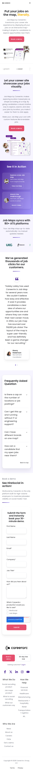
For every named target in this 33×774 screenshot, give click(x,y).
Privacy (20, 768)
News (9, 728)
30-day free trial (23, 658)
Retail (24, 707)
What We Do (9, 679)
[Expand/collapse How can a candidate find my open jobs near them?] (27, 446)
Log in (23, 665)
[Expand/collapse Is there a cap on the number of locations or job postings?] (27, 395)
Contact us (8, 746)
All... (24, 716)
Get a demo (9, 743)
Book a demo (16, 39)
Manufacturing (24, 697)
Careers (9, 736)
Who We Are (9, 723)
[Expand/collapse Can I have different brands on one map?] (27, 432)
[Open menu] (30, 3)
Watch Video (16, 205)
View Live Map (17, 186)
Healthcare (24, 693)
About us (8, 732)
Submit (16, 627)
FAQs (9, 739)
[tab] (15, 365)
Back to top (24, 463)
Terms (12, 768)
